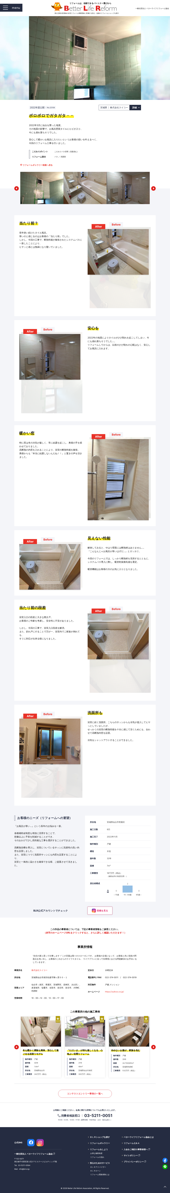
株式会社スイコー (39, 970)
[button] (16, 188)
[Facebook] (30, 1142)
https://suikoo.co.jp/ (114, 991)
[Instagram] (40, 1142)
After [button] (98, 226)
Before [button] (116, 224)
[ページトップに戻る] (165, 1187)
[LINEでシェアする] (165, 1166)
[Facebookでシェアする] (165, 1160)
